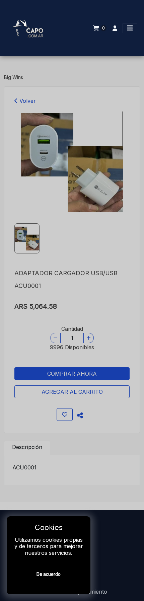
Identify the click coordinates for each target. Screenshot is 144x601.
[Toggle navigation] (130, 28)
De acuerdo (49, 574)
